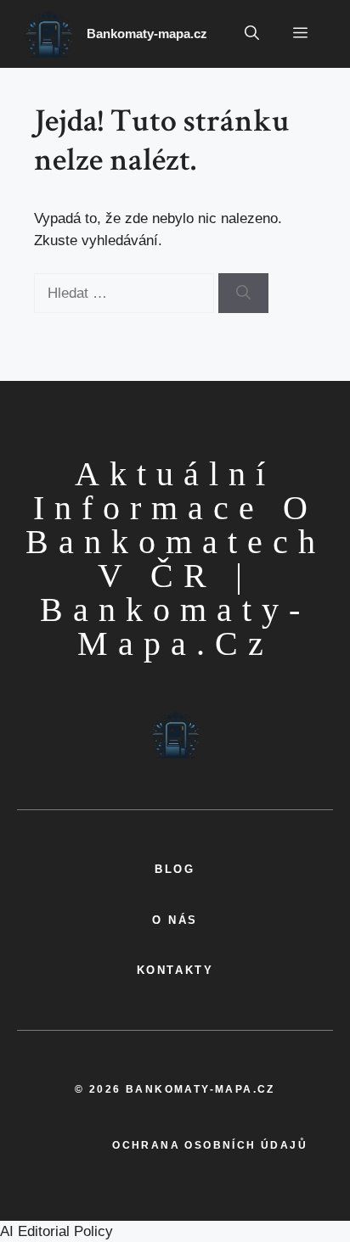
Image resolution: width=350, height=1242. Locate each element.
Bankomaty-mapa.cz (147, 33)
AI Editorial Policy (56, 1231)
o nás (175, 920)
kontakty (175, 970)
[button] (252, 33)
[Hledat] (243, 293)
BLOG (175, 869)
